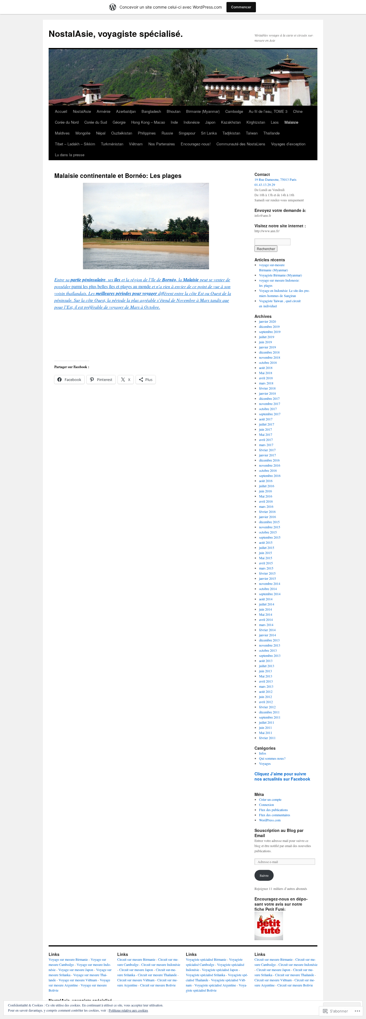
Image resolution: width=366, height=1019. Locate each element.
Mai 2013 (265, 676)
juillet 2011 (266, 722)
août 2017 (265, 419)
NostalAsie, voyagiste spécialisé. (116, 33)
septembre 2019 (270, 331)
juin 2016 (265, 491)
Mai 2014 (265, 614)
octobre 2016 (268, 470)
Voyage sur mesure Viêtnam (78, 980)
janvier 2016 (267, 516)
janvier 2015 (267, 578)
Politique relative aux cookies (128, 1010)
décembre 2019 (269, 326)
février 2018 (267, 388)
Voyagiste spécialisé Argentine (215, 985)
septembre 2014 (270, 593)
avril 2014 (266, 619)
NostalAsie (82, 111)
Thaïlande (271, 133)
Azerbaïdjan (126, 111)
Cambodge (234, 111)
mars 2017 (266, 444)
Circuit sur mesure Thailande (157, 974)
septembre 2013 (270, 655)
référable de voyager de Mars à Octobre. (123, 307)
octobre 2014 (268, 588)
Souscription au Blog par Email (278, 832)
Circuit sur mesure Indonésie (160, 964)
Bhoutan (173, 111)
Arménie (103, 111)
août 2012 (265, 691)
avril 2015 (266, 563)
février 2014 (267, 629)
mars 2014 (266, 624)
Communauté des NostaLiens (240, 144)
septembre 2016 (270, 475)
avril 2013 (266, 681)
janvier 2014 (267, 635)
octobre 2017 (268, 408)
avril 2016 (266, 501)
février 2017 (267, 450)
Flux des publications (273, 809)
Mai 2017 (265, 434)
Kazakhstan (231, 122)
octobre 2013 (268, 650)
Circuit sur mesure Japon (136, 969)
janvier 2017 (267, 455)
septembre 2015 (270, 537)
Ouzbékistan (121, 133)
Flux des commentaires (274, 815)
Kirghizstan (255, 122)
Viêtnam (136, 144)
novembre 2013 (269, 645)
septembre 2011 (270, 717)
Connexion (266, 804)
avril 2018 (266, 378)
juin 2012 (265, 696)
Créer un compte (270, 799)
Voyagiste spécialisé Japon (220, 969)
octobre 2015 (268, 532)
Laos (275, 122)
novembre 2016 (269, 465)
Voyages (265, 763)
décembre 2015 (269, 521)
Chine (298, 111)
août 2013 (265, 660)
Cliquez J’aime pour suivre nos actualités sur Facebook (282, 776)
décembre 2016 (269, 460)
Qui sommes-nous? (272, 758)
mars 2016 (266, 506)
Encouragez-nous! (196, 144)
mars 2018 (266, 383)
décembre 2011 (269, 712)
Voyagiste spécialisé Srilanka (205, 974)
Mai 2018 (265, 372)
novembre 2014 (269, 583)
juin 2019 (265, 342)
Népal (101, 133)
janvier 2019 (267, 347)
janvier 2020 (267, 321)
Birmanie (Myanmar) (203, 111)
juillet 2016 (266, 486)
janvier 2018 (267, 393)
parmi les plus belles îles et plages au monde (142, 293)
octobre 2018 (268, 362)
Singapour (187, 133)
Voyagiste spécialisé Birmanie (206, 959)
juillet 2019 (266, 336)
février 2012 (267, 707)
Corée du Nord (67, 122)
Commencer (241, 7)
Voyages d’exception (288, 144)
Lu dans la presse (69, 154)
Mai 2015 (265, 557)
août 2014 (265, 599)
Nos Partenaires (161, 144)
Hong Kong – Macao (148, 122)
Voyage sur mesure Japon (75, 969)
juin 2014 (265, 609)
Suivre (264, 875)
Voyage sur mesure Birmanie (68, 959)
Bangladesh (151, 111)
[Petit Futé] (268, 938)
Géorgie (119, 122)
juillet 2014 (266, 604)
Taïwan (252, 133)
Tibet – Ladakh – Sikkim (75, 144)
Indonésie (192, 122)
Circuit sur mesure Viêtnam (135, 980)
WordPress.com (270, 820)
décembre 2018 (269, 352)
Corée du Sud (95, 122)
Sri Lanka (209, 133)
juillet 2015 (266, 547)
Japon (210, 122)
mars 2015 (266, 568)
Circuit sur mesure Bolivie (158, 985)
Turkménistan (112, 144)
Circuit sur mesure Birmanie (136, 959)
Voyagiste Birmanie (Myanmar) (280, 275)
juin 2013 (265, 671)
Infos (262, 753)
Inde (174, 122)
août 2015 (265, 542)
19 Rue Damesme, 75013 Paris (275, 179)
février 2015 (267, 573)
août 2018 (265, 367)
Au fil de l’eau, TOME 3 (268, 111)
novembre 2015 (269, 527)
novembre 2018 (269, 357)
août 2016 (265, 480)
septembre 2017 (270, 414)
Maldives (62, 133)
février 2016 (267, 511)
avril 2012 (266, 701)
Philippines (147, 133)
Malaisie (291, 122)
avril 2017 (266, 439)
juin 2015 (265, 552)
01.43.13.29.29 (264, 184)
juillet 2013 (266, 665)
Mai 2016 (265, 496)
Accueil (61, 111)
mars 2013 (266, 686)
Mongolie (82, 133)
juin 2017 (265, 429)
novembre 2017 (269, 403)
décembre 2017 (269, 398)
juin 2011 (265, 727)
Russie (167, 133)
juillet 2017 (266, 424)
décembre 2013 (269, 640)
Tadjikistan (231, 133)
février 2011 (267, 737)
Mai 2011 (265, 732)
